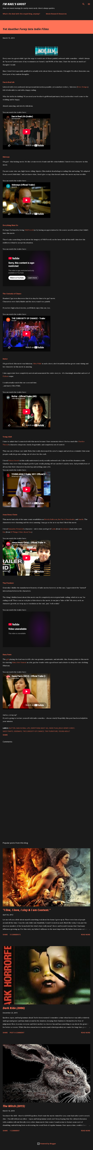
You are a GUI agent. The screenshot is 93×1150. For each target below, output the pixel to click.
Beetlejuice (65, 529)
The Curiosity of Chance (12, 294)
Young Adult (7, 437)
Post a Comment (17, 1032)
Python (5, 376)
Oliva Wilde (37, 364)
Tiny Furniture (8, 583)
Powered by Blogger (48, 1144)
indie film (53, 728)
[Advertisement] (46, 818)
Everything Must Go (10, 225)
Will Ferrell (29, 230)
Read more (85, 934)
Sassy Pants (7, 655)
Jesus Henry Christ (10, 515)
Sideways (6, 157)
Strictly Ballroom (50, 519)
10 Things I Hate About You (20, 532)
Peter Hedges (82, 87)
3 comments (15, 934)
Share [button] (5, 735)
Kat (4, 532)
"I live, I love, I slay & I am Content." (26, 910)
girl (7, 659)
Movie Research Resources (56, 14)
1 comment (15, 1131)
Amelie (81, 519)
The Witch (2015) (14, 1106)
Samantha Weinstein (15, 529)
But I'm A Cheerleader (66, 519)
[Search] (83, 4)
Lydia (54, 529)
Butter (5, 359)
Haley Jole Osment (19, 662)
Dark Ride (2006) (14, 1008)
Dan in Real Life (9, 82)
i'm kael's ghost (14, 4)
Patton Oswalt (13, 460)
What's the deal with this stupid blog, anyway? (21, 14)
